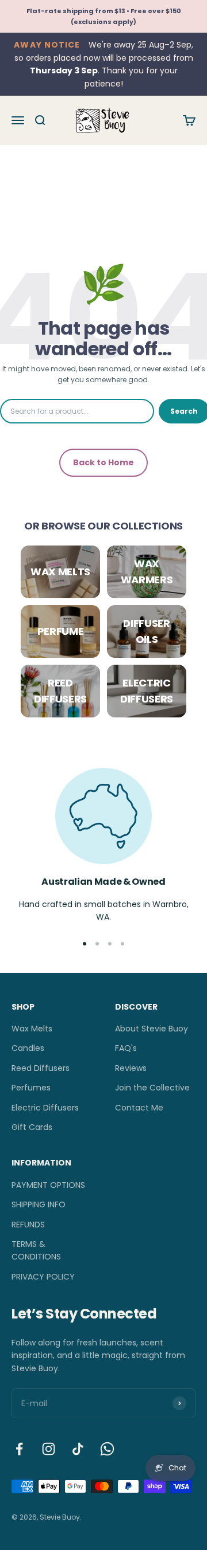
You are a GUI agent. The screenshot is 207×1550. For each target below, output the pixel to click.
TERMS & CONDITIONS (36, 1250)
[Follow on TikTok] (78, 1449)
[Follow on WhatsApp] (107, 1449)
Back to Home (103, 462)
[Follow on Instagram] (48, 1449)
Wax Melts (32, 1028)
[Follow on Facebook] (19, 1449)
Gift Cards (32, 1127)
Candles (28, 1048)
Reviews (131, 1068)
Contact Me (139, 1107)
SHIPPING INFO (39, 1204)
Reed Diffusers (41, 1068)
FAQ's (126, 1048)
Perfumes (31, 1087)
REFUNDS (28, 1224)
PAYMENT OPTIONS (48, 1185)
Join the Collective (152, 1087)
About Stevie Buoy (151, 1028)
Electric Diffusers (45, 1107)
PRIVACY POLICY (43, 1276)
